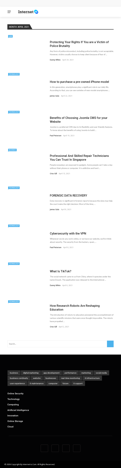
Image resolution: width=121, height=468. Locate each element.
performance (70, 372)
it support (78, 383)
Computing (13, 404)
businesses (51, 378)
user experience (17, 383)
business (14, 372)
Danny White (55, 60)
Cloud (10, 426)
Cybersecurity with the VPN (68, 233)
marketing (86, 372)
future (65, 383)
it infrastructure (92, 378)
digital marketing (31, 372)
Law (10, 36)
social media (101, 372)
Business (12, 150)
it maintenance (37, 383)
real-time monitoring (70, 378)
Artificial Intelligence (18, 410)
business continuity (19, 378)
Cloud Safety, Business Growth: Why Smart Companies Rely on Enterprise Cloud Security (55, 3)
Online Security (15, 393)
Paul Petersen (55, 135)
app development (52, 372)
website (37, 378)
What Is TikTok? (60, 271)
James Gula (54, 96)
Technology (14, 74)
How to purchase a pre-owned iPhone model (79, 82)
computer (53, 383)
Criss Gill (53, 173)
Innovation (12, 415)
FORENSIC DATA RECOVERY (68, 195)
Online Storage (15, 421)
